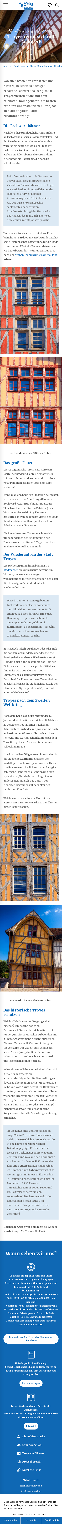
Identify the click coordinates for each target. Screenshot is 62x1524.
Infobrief (31, 1426)
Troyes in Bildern (33, 1453)
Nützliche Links (31, 1470)
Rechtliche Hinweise (31, 1485)
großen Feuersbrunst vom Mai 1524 (36, 255)
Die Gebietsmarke (33, 1436)
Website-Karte (31, 1480)
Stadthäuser (10, 570)
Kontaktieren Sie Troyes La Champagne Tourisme (31, 1339)
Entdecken (19, 66)
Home (5, 66)
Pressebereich (31, 1461)
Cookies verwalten (31, 1491)
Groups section (32, 1445)
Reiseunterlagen (31, 1383)
